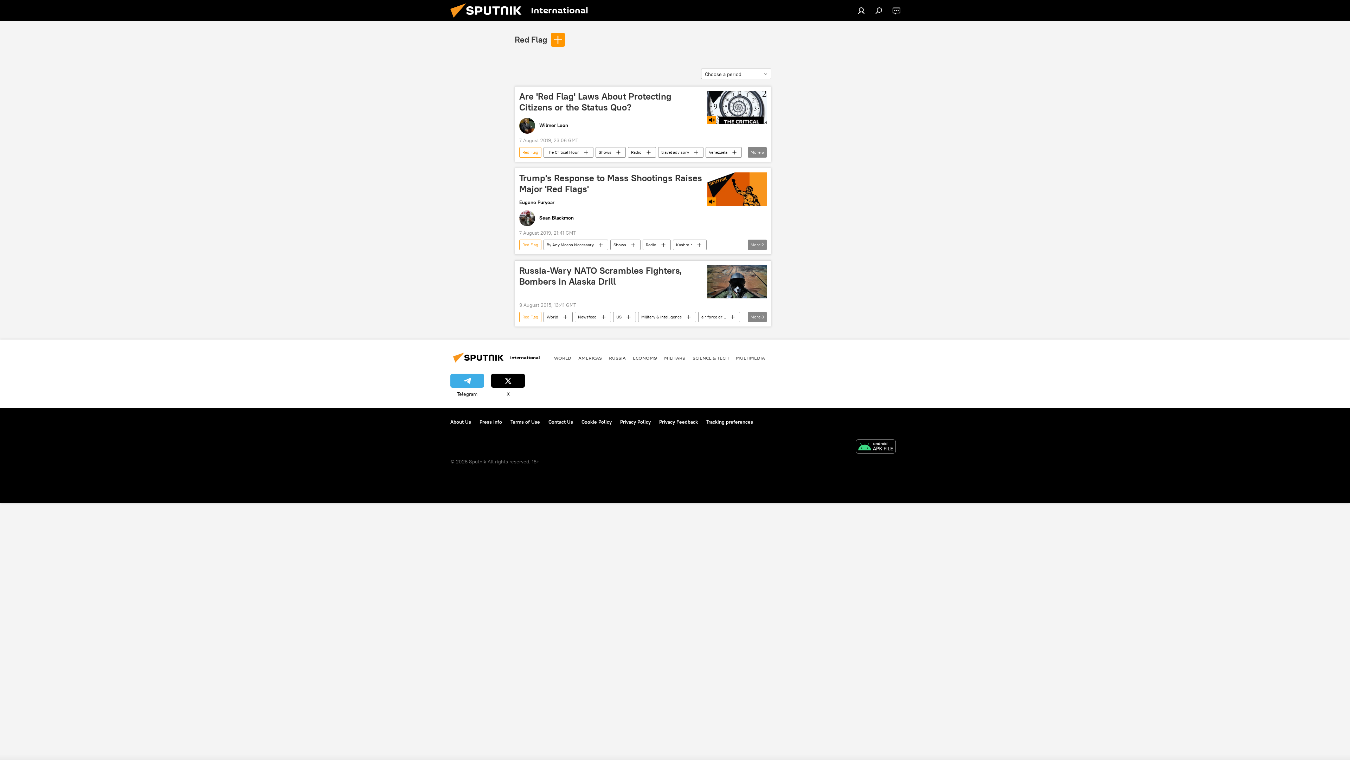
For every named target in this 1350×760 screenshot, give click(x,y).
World (552, 316)
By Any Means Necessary (570, 244)
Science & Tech (711, 358)
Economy (645, 358)
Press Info (491, 422)
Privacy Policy (635, 422)
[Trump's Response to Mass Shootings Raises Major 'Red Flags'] (737, 189)
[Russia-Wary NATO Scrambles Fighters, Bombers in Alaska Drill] (737, 281)
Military (675, 358)
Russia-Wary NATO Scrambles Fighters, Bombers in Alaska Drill (600, 276)
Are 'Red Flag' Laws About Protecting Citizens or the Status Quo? (595, 102)
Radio (636, 152)
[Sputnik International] (488, 19)
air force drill (713, 316)
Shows (605, 152)
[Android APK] (876, 447)
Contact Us (560, 422)
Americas (590, 358)
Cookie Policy (596, 422)
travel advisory (675, 152)
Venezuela (718, 152)
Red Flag (531, 39)
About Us (460, 422)
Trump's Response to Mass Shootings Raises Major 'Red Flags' (610, 183)
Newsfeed (587, 316)
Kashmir (684, 244)
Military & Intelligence (661, 316)
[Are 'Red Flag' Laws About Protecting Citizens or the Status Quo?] (737, 107)
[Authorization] (861, 11)
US (619, 316)
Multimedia (750, 358)
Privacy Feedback (678, 422)
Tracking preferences (729, 422)
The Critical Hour (563, 152)
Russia (617, 358)
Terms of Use (525, 422)
